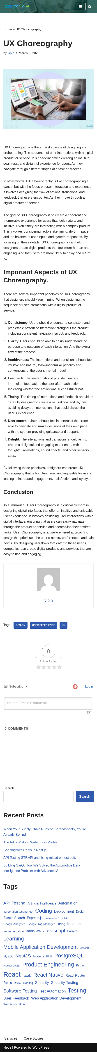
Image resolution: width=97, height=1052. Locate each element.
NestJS (23, 955)
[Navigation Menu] (80, 6)
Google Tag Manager (41, 924)
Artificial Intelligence (42, 903)
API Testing (14, 903)
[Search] (89, 6)
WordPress (40, 1047)
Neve (7, 1047)
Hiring (61, 924)
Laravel (72, 931)
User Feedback (16, 998)
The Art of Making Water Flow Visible (30, 842)
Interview (33, 931)
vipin (11, 53)
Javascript (54, 930)
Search (8, 788)
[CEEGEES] (16, 6)
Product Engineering (48, 964)
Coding (43, 911)
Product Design (11, 965)
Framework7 (52, 918)
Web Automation (14, 1004)
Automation (67, 903)
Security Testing (64, 983)
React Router (75, 975)
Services (10, 1038)
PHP (49, 956)
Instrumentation (13, 931)
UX (63, 625)
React (12, 974)
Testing (77, 990)
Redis (7, 983)
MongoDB (85, 948)
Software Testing (20, 990)
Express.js (35, 918)
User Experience (43, 625)
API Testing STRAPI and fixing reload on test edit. (39, 857)
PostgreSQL (69, 955)
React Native (48, 975)
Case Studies (34, 1038)
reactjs (27, 975)
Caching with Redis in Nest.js (24, 850)
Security (42, 983)
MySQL (8, 956)
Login (88, 686)
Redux (17, 983)
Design (20, 625)
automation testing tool (18, 911)
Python (80, 965)
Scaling (28, 983)
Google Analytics (14, 924)
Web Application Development (56, 998)
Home (7, 29)
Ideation (74, 924)
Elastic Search (14, 918)
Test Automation (52, 991)
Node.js (38, 956)
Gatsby (65, 918)
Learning (13, 939)
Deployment (64, 911)
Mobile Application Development (40, 947)
